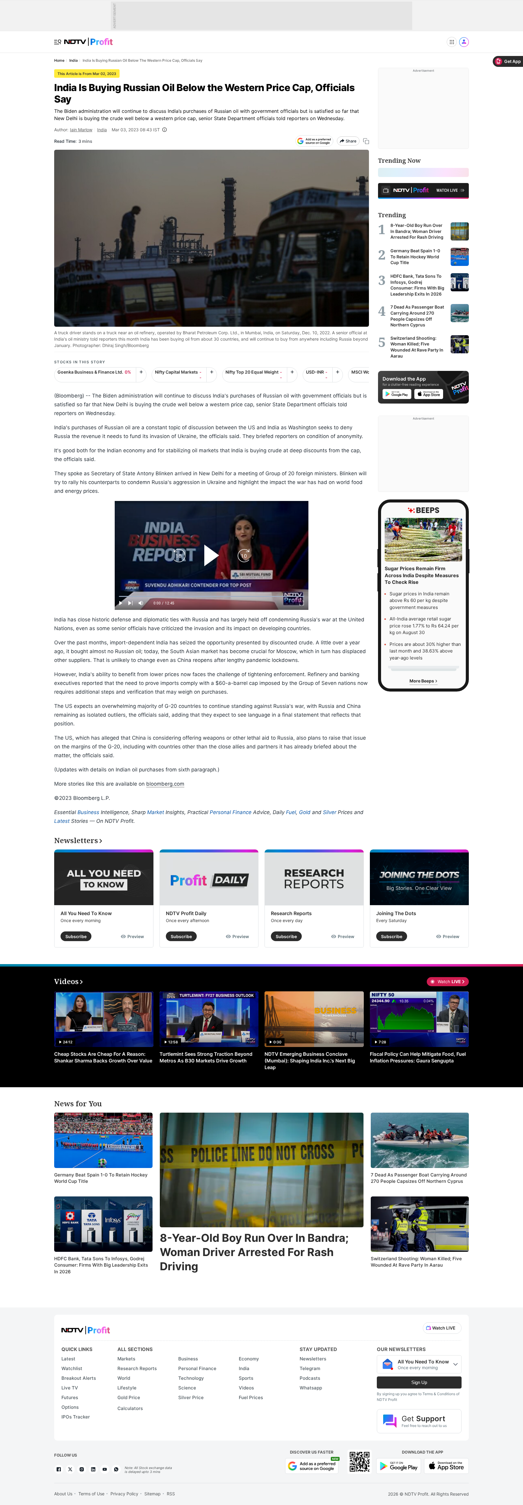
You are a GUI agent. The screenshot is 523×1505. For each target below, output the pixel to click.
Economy (249, 1359)
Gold (305, 812)
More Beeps (422, 680)
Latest (62, 821)
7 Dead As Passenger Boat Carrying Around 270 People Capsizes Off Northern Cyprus (419, 1178)
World (123, 1378)
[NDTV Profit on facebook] (58, 1469)
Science (187, 1388)
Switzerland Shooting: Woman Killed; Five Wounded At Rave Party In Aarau (416, 1262)
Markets (126, 1359)
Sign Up (419, 1382)
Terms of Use (91, 1493)
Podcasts (310, 1378)
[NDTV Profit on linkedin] (93, 1469)
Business (88, 812)
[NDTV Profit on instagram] (81, 1469)
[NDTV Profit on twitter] (70, 1469)
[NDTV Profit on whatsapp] (116, 1469)
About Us (63, 1493)
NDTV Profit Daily (186, 913)
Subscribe (76, 936)
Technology (191, 1378)
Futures (69, 1397)
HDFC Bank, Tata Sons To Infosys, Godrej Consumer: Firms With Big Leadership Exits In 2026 (101, 1265)
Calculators (130, 1408)
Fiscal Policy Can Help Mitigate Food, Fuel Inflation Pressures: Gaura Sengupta (418, 1057)
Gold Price (128, 1397)
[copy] (366, 141)
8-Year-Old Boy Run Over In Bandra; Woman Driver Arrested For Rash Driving (254, 1252)
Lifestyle (127, 1388)
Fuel (291, 812)
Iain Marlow (81, 129)
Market (155, 812)
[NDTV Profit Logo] (85, 1328)
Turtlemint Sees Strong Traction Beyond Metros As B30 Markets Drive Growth (206, 1057)
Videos (246, 1388)
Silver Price (191, 1397)
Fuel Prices (251, 1397)
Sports (246, 1378)
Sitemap (152, 1493)
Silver (329, 812)
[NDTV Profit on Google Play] (398, 1465)
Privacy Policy (124, 1493)
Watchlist (71, 1368)
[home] (88, 38)
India (102, 129)
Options (70, 1407)
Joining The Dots (396, 913)
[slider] (211, 596)
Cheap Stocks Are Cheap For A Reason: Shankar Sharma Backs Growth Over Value (103, 1057)
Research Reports (291, 913)
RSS (171, 1493)
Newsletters (313, 1359)
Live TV (69, 1388)
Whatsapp (311, 1388)
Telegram (310, 1368)
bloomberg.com (165, 784)
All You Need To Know (86, 913)
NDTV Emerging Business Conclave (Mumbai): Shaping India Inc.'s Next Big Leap (310, 1060)
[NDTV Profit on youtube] (104, 1469)
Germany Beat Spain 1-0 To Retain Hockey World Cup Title (101, 1178)
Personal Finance (231, 812)
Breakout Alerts (78, 1378)
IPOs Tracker (75, 1417)
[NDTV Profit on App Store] (446, 1465)
